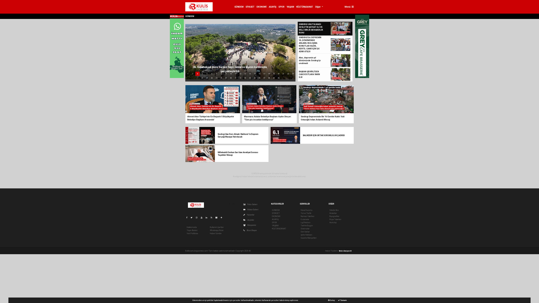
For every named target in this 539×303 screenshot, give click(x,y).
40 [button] (279, 78)
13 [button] (245, 74)
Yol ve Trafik (306, 213)
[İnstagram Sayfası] (198, 217)
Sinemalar (305, 229)
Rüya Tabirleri (335, 219)
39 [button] (274, 78)
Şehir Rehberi (306, 235)
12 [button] (240, 74)
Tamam (343, 300)
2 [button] (192, 74)
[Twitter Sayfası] (193, 217)
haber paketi (268, 251)
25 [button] (207, 78)
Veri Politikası (192, 233)
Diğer (318, 6)
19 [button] (274, 74)
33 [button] (245, 78)
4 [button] (202, 74)
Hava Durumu (306, 210)
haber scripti (280, 251)
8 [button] (221, 74)
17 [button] (264, 74)
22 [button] (288, 74)
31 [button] (236, 78)
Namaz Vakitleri (307, 216)
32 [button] (240, 78)
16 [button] (260, 74)
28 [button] (221, 78)
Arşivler (250, 220)
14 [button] (250, 74)
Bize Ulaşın (251, 230)
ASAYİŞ (272, 6)
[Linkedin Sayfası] (208, 217)
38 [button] (269, 78)
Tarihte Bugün (307, 225)
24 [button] (202, 78)
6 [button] (211, 74)
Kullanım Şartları (217, 227)
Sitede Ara (334, 210)
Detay (332, 300)
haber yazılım (291, 251)
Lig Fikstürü (305, 222)
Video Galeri (252, 209)
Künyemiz (251, 225)
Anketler (333, 213)
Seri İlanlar (305, 232)
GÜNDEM (239, 6)
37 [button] (264, 78)
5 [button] (206, 74)
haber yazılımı (257, 251)
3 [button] (197, 74)
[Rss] (212, 217)
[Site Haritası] (217, 217)
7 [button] (216, 74)
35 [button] (255, 78)
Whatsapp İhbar (216, 230)
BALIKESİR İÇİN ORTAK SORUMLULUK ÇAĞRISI (324, 135)
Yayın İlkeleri (192, 230)
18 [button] (269, 74)
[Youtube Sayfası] (203, 217)
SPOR (281, 6)
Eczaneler (305, 219)
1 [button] (187, 74)
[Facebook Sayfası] (188, 217)
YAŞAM (290, 6)
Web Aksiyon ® (345, 251)
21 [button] (283, 74)
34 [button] (250, 78)
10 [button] (231, 74)
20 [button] (279, 74)
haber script (303, 251)
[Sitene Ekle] (222, 217)
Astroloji (332, 222)
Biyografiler (334, 216)
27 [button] (217, 78)
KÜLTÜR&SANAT (304, 6)
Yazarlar (250, 215)
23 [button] (293, 74)
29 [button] (226, 78)
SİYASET (250, 6)
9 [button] (226, 74)
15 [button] (255, 74)
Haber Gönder (216, 233)
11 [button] (236, 74)
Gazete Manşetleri (309, 238)
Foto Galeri (252, 204)
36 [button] (260, 78)
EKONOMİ (261, 6)
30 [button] (231, 78)
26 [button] (212, 78)
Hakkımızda (192, 227)
